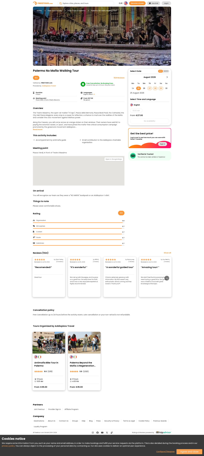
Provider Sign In (54, 409)
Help (83, 421)
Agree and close (189, 451)
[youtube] (102, 432)
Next (168, 36)
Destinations (39, 421)
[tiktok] (111, 432)
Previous (36, 36)
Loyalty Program (40, 426)
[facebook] (97, 432)
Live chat (155, 3)
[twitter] (107, 432)
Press (98, 421)
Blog (91, 421)
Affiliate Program (72, 409)
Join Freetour (39, 409)
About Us (51, 421)
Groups (75, 421)
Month (166, 71)
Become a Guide (137, 3)
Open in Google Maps (114, 159)
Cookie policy (144, 421)
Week (160, 71)
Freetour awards (160, 421)
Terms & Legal (129, 421)
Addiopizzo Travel (49, 86)
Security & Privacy (111, 421)
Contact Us (63, 421)
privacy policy (8, 446)
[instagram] (92, 432)
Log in (166, 3)
